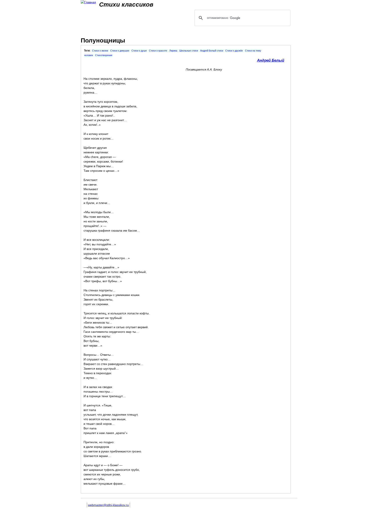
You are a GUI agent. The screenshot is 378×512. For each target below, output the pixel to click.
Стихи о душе (139, 50)
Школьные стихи (188, 50)
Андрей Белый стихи (211, 50)
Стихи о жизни (100, 50)
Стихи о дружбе (234, 50)
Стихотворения (103, 55)
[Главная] (88, 2)
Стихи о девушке (119, 50)
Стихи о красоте (158, 50)
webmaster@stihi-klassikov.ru (108, 505)
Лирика (173, 50)
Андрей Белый (270, 60)
